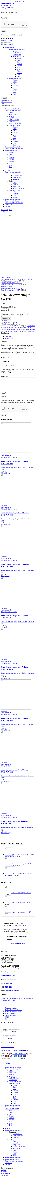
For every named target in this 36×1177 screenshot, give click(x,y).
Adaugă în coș (6, 318)
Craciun (19, 64)
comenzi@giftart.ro (12, 990)
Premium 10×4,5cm (19, 56)
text (33, 331)
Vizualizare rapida (6, 456)
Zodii (18, 76)
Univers (19, 73)
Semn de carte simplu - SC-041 (21, 893)
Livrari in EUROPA (11, 1015)
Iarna (18, 69)
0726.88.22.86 (19, 2)
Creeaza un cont (10, 9)
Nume (3, 393)
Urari (18, 74)
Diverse (19, 65)
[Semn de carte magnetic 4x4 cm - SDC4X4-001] (8, 873)
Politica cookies (10, 1013)
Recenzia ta (5, 376)
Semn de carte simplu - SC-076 (11, 290)
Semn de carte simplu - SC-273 (21, 912)
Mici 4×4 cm (17, 55)
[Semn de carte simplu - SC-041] (8, 893)
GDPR (7, 1017)
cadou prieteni (20, 329)
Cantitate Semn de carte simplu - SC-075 (16, 314)
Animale (19, 58)
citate (27, 329)
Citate (18, 60)
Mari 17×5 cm (17, 51)
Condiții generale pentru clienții (14, 1050)
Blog (6, 1019)
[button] (5, 473)
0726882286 (10, 38)
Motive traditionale (15, 123)
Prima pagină (5, 279)
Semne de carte (9, 47)
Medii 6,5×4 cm (18, 53)
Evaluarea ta (5, 373)
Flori (18, 67)
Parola (3, 18)
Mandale (11, 116)
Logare (4, 31)
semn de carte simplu (24, 331)
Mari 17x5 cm (22, 467)
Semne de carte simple (16, 78)
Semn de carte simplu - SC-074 (11, 284)
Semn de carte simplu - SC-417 (21, 902)
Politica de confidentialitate (13, 1010)
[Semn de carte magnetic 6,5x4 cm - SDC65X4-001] (8, 864)
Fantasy (15, 89)
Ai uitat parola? (5, 35)
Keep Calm (12, 114)
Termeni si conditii (10, 1008)
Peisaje (19, 71)
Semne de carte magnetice (17, 49)
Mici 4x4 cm (22, 827)
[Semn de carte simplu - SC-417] (8, 902)
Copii (18, 62)
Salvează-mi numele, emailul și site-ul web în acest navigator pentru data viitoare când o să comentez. (18, 401)
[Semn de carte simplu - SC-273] (8, 912)
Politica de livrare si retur (12, 1011)
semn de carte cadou (11, 331)
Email (3, 397)
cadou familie (11, 329)
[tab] (20, 336)
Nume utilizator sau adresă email (11, 12)
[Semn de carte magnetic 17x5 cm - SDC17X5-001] (8, 854)
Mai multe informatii (7, 1047)
